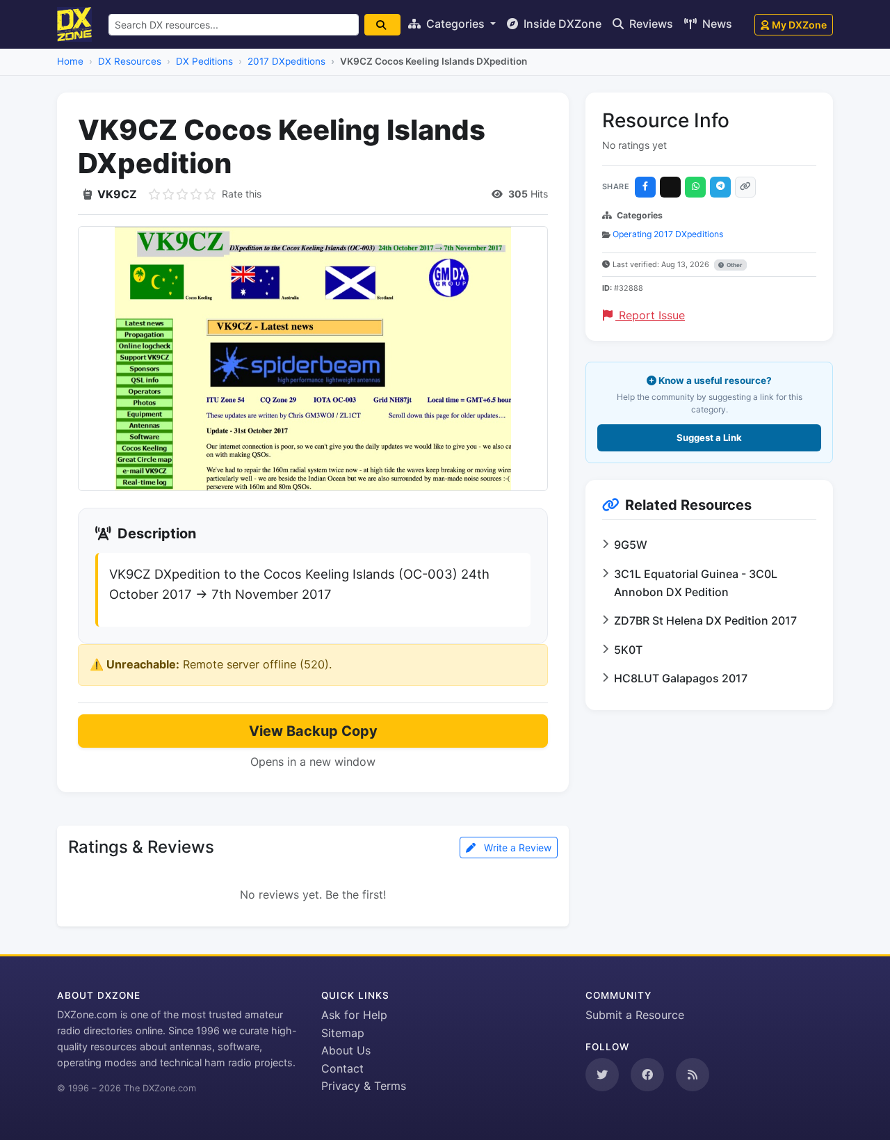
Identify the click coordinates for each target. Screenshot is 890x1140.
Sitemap (342, 1033)
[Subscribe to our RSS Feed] (692, 1074)
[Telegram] (720, 187)
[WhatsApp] (695, 187)
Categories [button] (455, 24)
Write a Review (516, 847)
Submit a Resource (634, 1015)
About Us (346, 1050)
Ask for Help (354, 1015)
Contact (342, 1068)
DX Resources (129, 61)
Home (70, 61)
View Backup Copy (313, 731)
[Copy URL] (745, 187)
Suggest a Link (709, 437)
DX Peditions (204, 61)
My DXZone (799, 25)
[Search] (382, 24)
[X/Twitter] (670, 187)
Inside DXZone (561, 24)
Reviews (649, 24)
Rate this (241, 194)
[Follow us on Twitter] (602, 1074)
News (715, 24)
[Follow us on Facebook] (647, 1074)
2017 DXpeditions (286, 61)
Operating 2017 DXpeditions (668, 234)
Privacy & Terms (363, 1086)
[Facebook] (645, 187)
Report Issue (650, 315)
